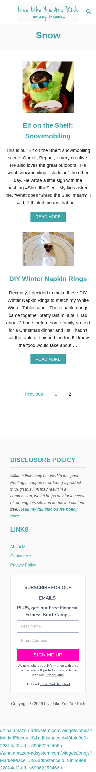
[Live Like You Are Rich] (48, 12)
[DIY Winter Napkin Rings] (48, 251)
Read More (50, 218)
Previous (34, 394)
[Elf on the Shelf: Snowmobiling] (48, 89)
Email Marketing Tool (55, 684)
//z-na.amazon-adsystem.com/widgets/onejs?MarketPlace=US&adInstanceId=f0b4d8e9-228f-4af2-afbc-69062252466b (46, 738)
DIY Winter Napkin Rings (48, 279)
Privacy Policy (54, 675)
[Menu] (7, 12)
